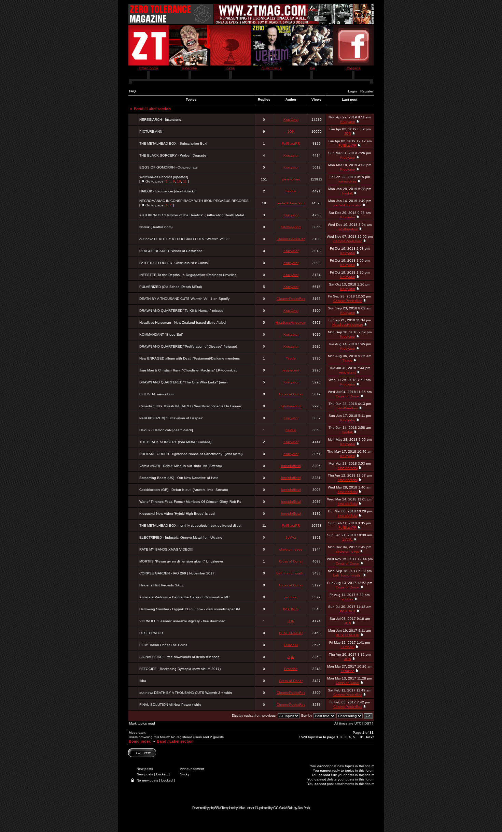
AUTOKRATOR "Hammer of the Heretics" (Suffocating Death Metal (191, 215)
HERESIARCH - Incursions (160, 119)
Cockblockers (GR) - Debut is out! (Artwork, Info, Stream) (183, 490)
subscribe (189, 68)
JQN (291, 131)
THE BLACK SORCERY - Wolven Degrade (172, 155)
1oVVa (290, 537)
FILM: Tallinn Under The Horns (163, 645)
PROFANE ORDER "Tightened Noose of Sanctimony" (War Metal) (190, 454)
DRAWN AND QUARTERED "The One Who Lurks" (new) (183, 382)
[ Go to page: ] (164, 179)
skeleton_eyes (290, 549)
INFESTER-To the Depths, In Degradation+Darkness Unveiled (188, 275)
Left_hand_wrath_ (290, 573)
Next (370, 737)
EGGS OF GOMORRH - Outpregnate (168, 167)
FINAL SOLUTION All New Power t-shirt (170, 704)
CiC (275, 808)
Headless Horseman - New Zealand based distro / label (182, 322)
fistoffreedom (291, 227)
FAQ (132, 91)
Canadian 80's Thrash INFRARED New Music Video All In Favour (190, 406)
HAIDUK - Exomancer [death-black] (167, 191)
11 (185, 181)
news (230, 68)
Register (366, 91)
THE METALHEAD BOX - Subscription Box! (173, 143)
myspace (354, 68)
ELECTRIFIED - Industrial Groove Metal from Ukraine (180, 537)
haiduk (290, 191)
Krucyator (290, 119)
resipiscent (290, 370)
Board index (140, 741)
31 (362, 737)
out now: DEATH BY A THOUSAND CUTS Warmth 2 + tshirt (185, 693)
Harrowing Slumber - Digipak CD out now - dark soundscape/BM (189, 609)
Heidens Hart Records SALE (161, 585)
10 (179, 181)
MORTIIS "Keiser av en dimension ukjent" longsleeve (181, 561)
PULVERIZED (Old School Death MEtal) (170, 287)
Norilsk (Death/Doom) (155, 227)
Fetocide (291, 669)
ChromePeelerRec (291, 239)
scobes (290, 597)
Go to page (326, 737)
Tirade (291, 358)
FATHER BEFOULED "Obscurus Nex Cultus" (174, 263)
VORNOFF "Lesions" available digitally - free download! (182, 621)
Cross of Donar (291, 394)
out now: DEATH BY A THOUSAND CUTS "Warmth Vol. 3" (184, 239)
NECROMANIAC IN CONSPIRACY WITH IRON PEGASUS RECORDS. (194, 201)
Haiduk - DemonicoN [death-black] (166, 430)
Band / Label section (152, 109)
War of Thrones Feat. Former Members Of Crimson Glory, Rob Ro (190, 501)
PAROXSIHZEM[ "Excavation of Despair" (171, 418)
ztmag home (148, 68)
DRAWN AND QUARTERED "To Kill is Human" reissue (181, 310)
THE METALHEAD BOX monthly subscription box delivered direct (190, 525)
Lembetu (291, 645)
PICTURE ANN (150, 131)
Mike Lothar (246, 808)
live (312, 68)
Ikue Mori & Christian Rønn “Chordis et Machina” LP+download (188, 370)
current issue (272, 68)
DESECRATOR (151, 633)
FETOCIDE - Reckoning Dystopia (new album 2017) (180, 669)
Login (352, 91)
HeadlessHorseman (291, 322)
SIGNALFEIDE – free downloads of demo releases (179, 657)
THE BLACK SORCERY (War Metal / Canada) (175, 442)
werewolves (291, 179)
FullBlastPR (291, 143)
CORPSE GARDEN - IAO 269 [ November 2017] (177, 573)
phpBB (214, 808)
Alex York (303, 808)
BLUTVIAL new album (156, 394)
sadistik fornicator (291, 203)
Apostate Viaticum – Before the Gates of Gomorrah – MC (184, 597)
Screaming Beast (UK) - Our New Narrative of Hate (179, 478)
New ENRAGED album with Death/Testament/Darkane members (189, 358)
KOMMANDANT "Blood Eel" (161, 334)
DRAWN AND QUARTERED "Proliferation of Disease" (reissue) (188, 346)
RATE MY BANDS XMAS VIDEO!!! (166, 549)
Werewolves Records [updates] (163, 177)
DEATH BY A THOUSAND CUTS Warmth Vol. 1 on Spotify (184, 299)
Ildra (142, 681)
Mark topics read (142, 723)
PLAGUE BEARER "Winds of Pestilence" (171, 251)
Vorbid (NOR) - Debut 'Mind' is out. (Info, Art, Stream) (180, 466)
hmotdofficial (291, 466)
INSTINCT (291, 609)
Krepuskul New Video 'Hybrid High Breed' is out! (177, 513)
